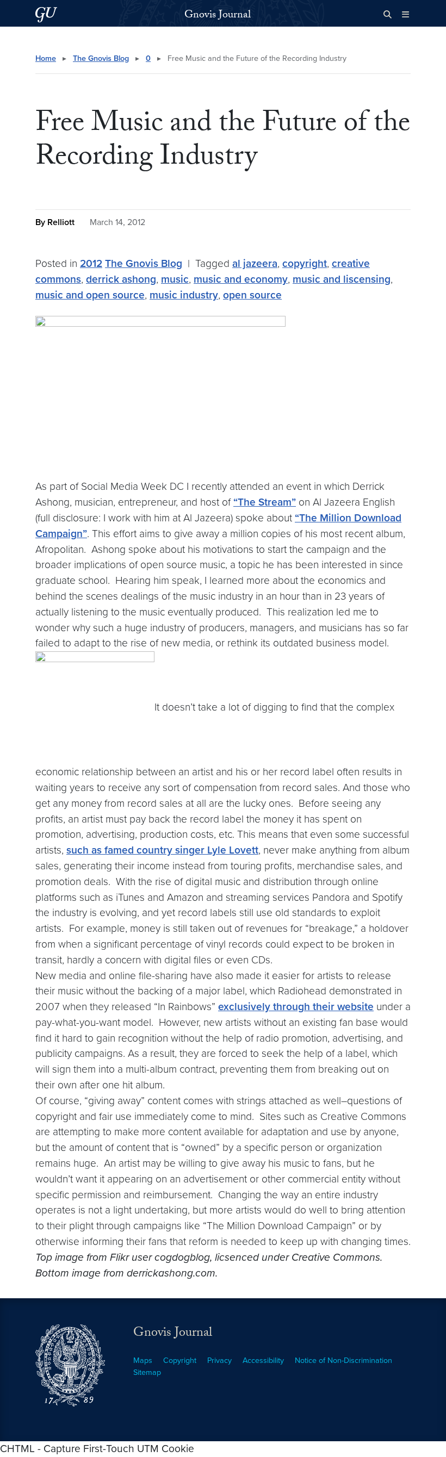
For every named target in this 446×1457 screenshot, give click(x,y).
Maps (142, 1360)
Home (45, 58)
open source (252, 295)
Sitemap (147, 1372)
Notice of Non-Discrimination (343, 1360)
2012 (91, 263)
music (175, 279)
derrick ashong (121, 279)
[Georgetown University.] (46, 14)
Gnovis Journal (217, 15)
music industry (184, 295)
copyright (304, 263)
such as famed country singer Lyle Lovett (162, 850)
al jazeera (254, 263)
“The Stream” (264, 502)
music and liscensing (342, 279)
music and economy (241, 279)
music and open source (90, 295)
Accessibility (263, 1360)
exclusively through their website (296, 1006)
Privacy (219, 1360)
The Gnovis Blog (101, 58)
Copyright (179, 1360)
